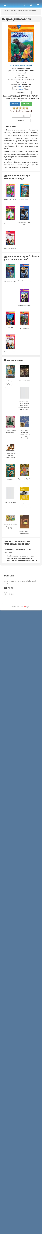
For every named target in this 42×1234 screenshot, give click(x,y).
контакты (18, 581)
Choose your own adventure (26, 11)
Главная (6, 11)
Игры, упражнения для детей (21, 65)
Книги (12, 11)
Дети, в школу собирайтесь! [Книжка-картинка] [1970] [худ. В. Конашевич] (24, 434)
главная (6, 581)
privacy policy (8, 583)
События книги (21, 92)
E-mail (11, 594)
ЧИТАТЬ (27, 104)
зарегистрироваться (29, 560)
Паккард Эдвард (23, 68)
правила (32, 581)
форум (11, 581)
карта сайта (25, 581)
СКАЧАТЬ (16, 104)
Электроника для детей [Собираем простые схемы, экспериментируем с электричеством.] (24, 405)
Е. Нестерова (26, 84)
